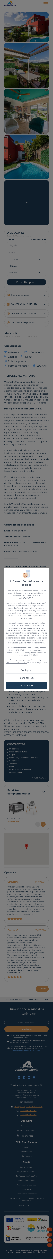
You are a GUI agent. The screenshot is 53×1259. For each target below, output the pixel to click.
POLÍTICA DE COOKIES (16, 663)
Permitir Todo (26, 685)
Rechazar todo (26, 678)
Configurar (26, 670)
